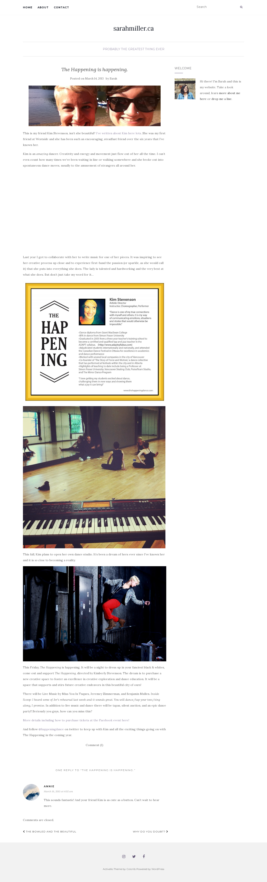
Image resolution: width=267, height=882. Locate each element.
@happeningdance (51, 729)
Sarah (113, 78)
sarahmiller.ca (133, 28)
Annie (49, 786)
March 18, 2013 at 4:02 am (58, 791)
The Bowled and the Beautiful (50, 831)
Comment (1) (94, 745)
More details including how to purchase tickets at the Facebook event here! (76, 720)
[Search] (241, 7)
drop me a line (222, 99)
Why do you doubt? (149, 831)
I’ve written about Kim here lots (118, 133)
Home (27, 7)
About (43, 7)
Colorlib (131, 869)
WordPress (157, 869)
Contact (61, 7)
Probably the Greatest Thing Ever (133, 49)
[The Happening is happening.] (94, 106)
